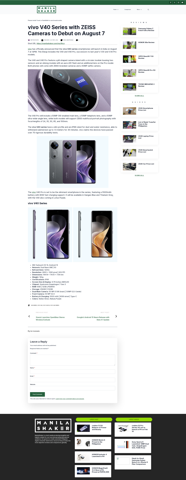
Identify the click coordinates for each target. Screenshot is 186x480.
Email (32, 376)
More (138, 9)
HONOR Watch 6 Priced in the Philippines (98, 442)
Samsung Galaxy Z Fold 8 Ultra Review (146, 29)
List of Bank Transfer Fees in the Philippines (147, 124)
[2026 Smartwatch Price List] (129, 152)
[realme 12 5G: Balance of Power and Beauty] (83, 429)
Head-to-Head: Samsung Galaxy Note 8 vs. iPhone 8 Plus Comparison (140, 461)
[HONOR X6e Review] (129, 45)
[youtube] (182, 2)
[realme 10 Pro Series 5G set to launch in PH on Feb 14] (123, 430)
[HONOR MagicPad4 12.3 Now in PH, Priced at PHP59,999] (83, 471)
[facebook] (170, 2)
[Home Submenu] (118, 9)
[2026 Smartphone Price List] (129, 111)
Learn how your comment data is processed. (70, 399)
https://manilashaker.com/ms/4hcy (51, 43)
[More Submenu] (141, 9)
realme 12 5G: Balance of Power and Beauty (99, 427)
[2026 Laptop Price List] (129, 139)
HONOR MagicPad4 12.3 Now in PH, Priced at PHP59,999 (100, 470)
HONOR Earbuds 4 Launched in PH (99, 455)
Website (32, 384)
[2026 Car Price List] (129, 166)
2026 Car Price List (146, 164)
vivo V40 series (54, 305)
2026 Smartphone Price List (145, 109)
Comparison (127, 9)
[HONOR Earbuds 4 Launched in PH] (83, 457)
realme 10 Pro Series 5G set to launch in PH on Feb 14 (140, 428)
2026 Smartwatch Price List (145, 151)
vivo (30, 49)
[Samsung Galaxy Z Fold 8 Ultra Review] (129, 31)
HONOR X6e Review (146, 42)
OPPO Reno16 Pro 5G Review (146, 71)
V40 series (34, 305)
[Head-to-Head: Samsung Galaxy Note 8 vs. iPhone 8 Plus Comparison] (123, 462)
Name (32, 368)
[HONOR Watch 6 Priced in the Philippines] (83, 443)
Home (114, 9)
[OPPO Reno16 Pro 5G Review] (129, 73)
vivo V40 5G (46, 305)
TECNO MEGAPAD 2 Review (146, 85)
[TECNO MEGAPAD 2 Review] (129, 87)
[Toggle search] (148, 9)
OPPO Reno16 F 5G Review (145, 57)
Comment (33, 353)
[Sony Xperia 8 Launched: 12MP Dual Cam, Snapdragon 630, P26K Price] (123, 446)
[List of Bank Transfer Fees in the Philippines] (129, 125)
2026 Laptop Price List (145, 137)
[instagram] (178, 2)
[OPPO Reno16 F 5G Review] (129, 59)
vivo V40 (39, 305)
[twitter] (174, 2)
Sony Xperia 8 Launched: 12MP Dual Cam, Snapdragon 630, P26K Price (140, 445)
